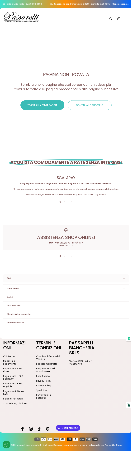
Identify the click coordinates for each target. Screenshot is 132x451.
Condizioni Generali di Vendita (48, 362)
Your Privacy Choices (15, 403)
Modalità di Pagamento (10, 362)
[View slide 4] (72, 202)
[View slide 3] (68, 202)
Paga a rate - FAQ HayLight (13, 385)
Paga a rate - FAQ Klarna (13, 370)
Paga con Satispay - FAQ (14, 392)
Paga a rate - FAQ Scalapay (13, 377)
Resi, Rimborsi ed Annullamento (45, 375)
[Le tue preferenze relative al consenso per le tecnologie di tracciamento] (126, 338)
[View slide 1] (60, 202)
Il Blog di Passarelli (13, 398)
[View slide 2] (64, 202)
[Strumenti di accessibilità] (126, 405)
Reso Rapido (42, 381)
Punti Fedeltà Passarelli (43, 401)
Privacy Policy (43, 385)
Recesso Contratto (46, 368)
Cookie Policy (43, 390)
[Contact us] (6, 444)
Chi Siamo (9, 356)
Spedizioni (41, 395)
